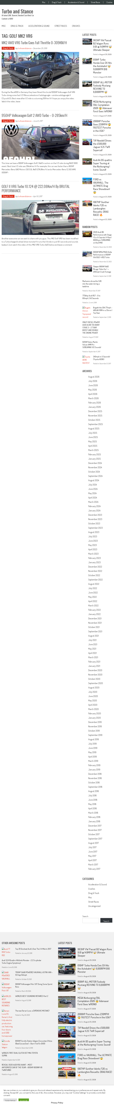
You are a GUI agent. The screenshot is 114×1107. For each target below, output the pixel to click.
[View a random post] (108, 25)
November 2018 (95, 778)
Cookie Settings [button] (10, 1100)
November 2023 (95, 519)
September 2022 (95, 579)
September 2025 (95, 424)
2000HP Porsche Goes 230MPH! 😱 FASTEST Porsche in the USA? (102, 126)
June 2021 (92, 644)
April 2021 (92, 653)
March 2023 (93, 553)
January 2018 (94, 821)
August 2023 (93, 532)
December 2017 (94, 825)
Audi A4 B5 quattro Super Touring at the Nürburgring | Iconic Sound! (102, 164)
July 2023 (92, 536)
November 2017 (95, 830)
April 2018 (92, 808)
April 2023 (92, 549)
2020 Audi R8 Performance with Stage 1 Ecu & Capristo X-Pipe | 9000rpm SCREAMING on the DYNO (102, 237)
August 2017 (93, 843)
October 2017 (94, 834)
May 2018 (92, 804)
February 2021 (94, 661)
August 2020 (93, 687)
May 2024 (92, 493)
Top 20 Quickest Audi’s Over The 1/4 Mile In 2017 (33, 949)
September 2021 (95, 631)
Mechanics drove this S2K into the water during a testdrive (91, 284)
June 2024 (92, 489)
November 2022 (95, 571)
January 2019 (94, 769)
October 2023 (94, 523)
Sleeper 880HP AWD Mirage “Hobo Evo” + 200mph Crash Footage (102, 269)
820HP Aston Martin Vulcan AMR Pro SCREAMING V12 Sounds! (91, 344)
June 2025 (93, 437)
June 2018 (92, 799)
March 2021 (93, 657)
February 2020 (94, 713)
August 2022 (93, 584)
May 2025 (92, 441)
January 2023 (94, 562)
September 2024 (95, 476)
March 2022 (93, 605)
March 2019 (93, 761)
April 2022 (92, 601)
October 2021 (94, 627)
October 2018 (94, 782)
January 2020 (94, 717)
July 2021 (92, 640)
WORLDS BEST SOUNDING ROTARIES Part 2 (31, 996)
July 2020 (92, 691)
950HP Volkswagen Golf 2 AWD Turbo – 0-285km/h (34, 115)
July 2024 (92, 484)
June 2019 (92, 748)
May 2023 (92, 545)
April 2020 (92, 704)
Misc (43, 2)
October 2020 (94, 679)
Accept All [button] (23, 1100)
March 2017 (93, 864)
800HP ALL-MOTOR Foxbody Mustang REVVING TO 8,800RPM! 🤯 (102, 87)
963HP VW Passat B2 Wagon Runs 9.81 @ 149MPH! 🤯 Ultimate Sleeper (102, 45)
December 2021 (94, 618)
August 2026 (93, 376)
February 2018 (94, 817)
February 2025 (94, 454)
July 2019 (92, 743)
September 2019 (95, 735)
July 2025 (92, 432)
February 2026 (94, 402)
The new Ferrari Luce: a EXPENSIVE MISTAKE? (32, 1011)
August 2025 (93, 428)
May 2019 (92, 752)
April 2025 (92, 445)
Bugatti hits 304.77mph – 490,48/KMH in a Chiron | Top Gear (102, 310)
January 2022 (94, 614)
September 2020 (95, 683)
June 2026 (93, 385)
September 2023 (95, 527)
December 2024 (95, 463)
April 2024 (92, 497)
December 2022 (95, 566)
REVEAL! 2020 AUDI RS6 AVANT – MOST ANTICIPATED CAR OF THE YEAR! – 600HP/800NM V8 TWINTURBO (22, 1067)
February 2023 (94, 558)
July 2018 (92, 795)
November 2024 (95, 467)
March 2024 (93, 502)
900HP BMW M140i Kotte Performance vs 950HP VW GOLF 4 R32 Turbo (102, 254)
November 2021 (95, 622)
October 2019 (94, 730)
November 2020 (95, 674)
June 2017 (92, 851)
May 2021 (92, 648)
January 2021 (94, 666)
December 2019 (95, 722)
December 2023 (95, 514)
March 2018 (93, 812)
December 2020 (95, 670)
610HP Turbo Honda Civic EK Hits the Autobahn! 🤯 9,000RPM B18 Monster (102, 66)
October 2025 (94, 419)
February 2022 (94, 609)
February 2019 (94, 765)
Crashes (109, 2)
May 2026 (92, 389)
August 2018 (93, 791)
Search (85, 916)
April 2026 (92, 394)
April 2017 (92, 860)
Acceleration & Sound (76, 2)
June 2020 (93, 696)
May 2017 (92, 856)
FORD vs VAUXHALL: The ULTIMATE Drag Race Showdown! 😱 (101, 186)
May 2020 (92, 700)
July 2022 (92, 588)
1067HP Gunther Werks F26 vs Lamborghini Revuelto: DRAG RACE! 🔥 (101, 208)
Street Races (95, 2)
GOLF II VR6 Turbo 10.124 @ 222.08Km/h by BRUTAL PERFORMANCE (36, 188)
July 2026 (92, 381)
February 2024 (94, 506)
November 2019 (95, 726)
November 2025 (95, 415)
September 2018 (95, 786)
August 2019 (93, 739)
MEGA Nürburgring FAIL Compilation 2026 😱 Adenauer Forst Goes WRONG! (102, 106)
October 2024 (94, 471)
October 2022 (94, 575)
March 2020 (93, 709)
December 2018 (95, 773)
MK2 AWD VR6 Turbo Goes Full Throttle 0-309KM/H (34, 42)
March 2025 (93, 450)
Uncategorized (94, 906)
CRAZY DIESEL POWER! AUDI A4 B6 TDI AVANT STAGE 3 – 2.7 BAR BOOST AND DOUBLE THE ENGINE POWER (91, 327)
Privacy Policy (57, 1103)
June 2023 (93, 540)
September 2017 (95, 838)
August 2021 (93, 635)
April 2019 (92, 756)
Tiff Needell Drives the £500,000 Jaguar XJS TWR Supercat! (102, 145)
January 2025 (94, 458)
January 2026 (94, 407)
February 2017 (94, 868)
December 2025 (95, 411)
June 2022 (93, 592)
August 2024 (93, 480)
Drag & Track (56, 2)
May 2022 (92, 596)
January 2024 (94, 510)
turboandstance (24, 48)
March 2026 (93, 398)
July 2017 (92, 847)
